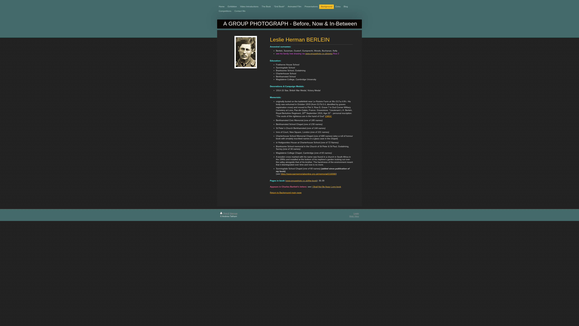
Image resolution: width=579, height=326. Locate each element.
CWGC (328, 116)
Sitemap (233, 213)
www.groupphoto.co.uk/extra (318, 53)
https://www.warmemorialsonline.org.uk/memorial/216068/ (308, 174)
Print (225, 213)
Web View (354, 216)
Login (356, 213)
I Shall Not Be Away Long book (326, 186)
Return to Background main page (286, 192)
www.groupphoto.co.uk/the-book (301, 180)
